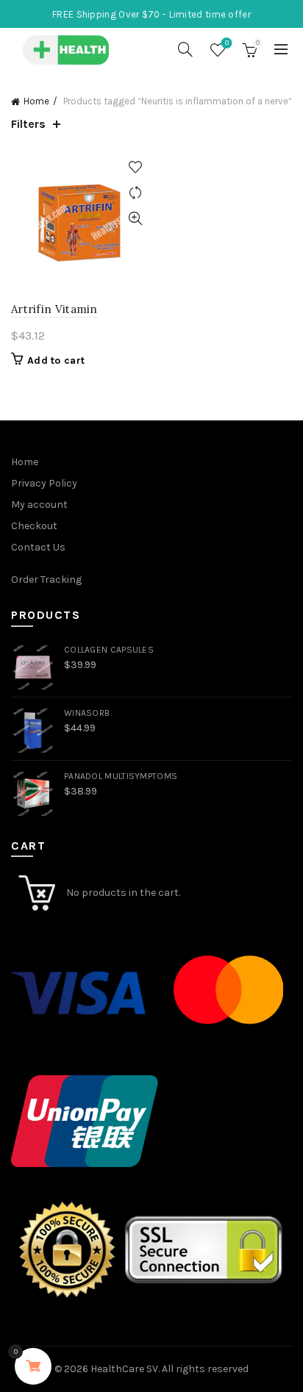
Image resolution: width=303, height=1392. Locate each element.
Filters (28, 124)
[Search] (185, 49)
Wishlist (227, 43)
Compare (135, 193)
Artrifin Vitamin (54, 309)
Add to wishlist (135, 167)
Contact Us (38, 547)
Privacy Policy (44, 483)
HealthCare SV (124, 1369)
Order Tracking (46, 579)
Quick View (135, 219)
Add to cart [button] (56, 360)
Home (36, 101)
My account (39, 504)
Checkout (34, 526)
